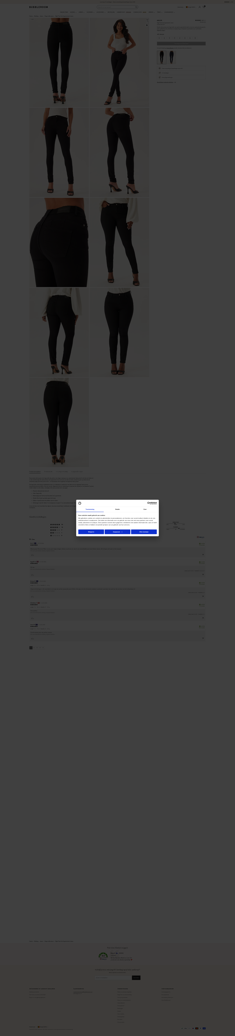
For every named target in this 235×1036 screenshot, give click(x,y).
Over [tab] (145, 509)
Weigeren (91, 532)
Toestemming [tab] (90, 509)
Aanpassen (116, 532)
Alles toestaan (143, 532)
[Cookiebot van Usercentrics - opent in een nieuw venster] (149, 503)
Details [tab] (117, 509)
